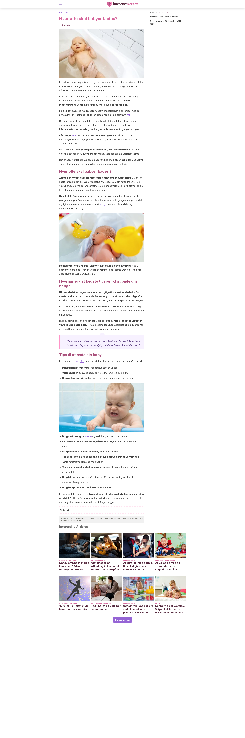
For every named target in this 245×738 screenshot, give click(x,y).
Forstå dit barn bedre (165, 560)
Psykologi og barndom (102, 603)
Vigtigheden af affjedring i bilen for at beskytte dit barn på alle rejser (106, 566)
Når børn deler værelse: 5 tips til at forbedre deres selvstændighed (170, 609)
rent (129, 115)
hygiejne (80, 361)
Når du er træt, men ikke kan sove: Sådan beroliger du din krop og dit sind (74, 566)
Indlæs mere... (122, 620)
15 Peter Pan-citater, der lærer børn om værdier (74, 607)
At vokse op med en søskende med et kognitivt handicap (167, 566)
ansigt (103, 204)
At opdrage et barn (68, 603)
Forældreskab (65, 12)
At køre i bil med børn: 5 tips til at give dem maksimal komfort (138, 566)
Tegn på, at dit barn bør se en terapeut (106, 607)
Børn (157, 603)
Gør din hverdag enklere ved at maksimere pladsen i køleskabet (138, 609)
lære (74, 135)
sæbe (88, 436)
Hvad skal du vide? (67, 560)
